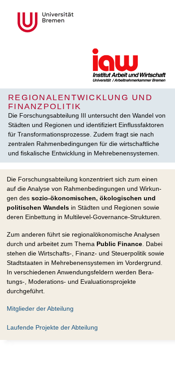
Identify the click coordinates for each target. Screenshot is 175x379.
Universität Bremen (75, 22)
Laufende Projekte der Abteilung (52, 327)
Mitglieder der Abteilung (40, 308)
